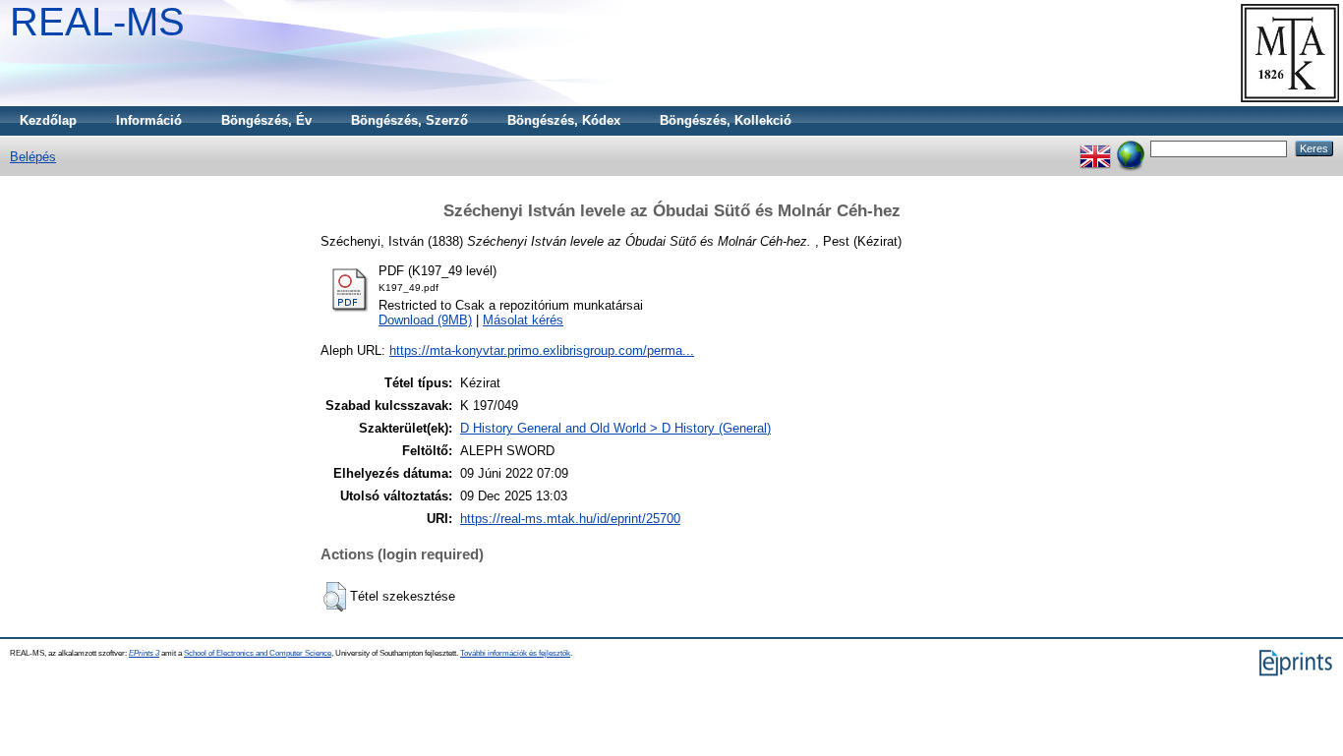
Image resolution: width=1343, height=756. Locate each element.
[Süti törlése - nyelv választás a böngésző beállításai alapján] (1130, 148)
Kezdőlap (48, 120)
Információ (149, 120)
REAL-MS (97, 21)
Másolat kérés (523, 320)
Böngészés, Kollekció (725, 120)
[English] (1095, 148)
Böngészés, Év (266, 120)
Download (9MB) (425, 320)
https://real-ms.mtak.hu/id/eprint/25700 (570, 518)
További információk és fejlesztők (515, 653)
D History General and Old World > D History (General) (615, 428)
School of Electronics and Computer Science (257, 653)
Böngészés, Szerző (409, 120)
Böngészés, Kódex (563, 120)
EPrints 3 (144, 653)
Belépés (33, 156)
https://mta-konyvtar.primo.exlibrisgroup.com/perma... (541, 350)
